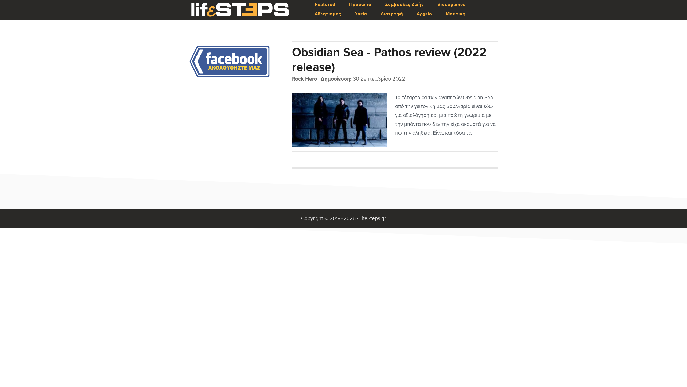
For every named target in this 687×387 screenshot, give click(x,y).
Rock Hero (304, 79)
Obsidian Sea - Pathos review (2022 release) (389, 59)
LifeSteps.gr (240, 10)
